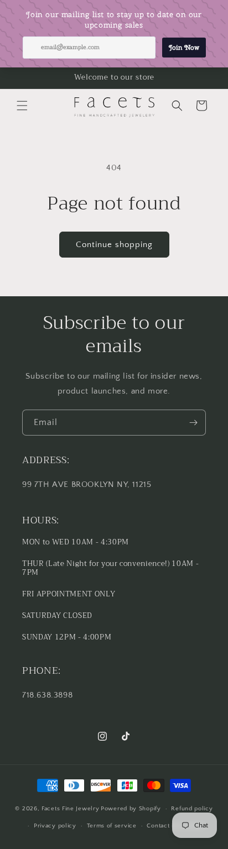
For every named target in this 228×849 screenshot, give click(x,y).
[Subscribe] (193, 423)
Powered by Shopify (131, 808)
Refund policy (192, 808)
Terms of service (112, 825)
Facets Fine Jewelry (70, 808)
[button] (22, 105)
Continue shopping (114, 244)
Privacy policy (55, 825)
